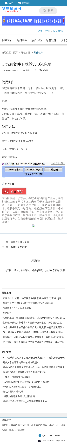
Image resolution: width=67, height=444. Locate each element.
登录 (40, 31)
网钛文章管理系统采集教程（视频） (21, 362)
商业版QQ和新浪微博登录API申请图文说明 (24, 372)
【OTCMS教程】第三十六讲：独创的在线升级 (26, 382)
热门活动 (36, 40)
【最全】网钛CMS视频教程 (16, 377)
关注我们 (26, 3)
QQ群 (10, 3)
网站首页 (7, 40)
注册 (47, 31)
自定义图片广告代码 (13, 391)
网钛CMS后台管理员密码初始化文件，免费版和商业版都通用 (34, 367)
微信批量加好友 (19, 247)
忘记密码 (58, 31)
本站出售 (7, 313)
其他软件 (38, 52)
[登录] (40, 270)
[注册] (63, 270)
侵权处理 (6, 420)
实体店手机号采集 (20, 242)
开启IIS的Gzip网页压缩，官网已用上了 (22, 386)
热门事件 (22, 40)
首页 (15, 52)
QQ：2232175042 (51, 435)
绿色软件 (51, 40)
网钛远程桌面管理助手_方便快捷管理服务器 (25, 401)
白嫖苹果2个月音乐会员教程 (17, 308)
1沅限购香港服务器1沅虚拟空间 (19, 396)
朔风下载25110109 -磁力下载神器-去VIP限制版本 (28, 303)
